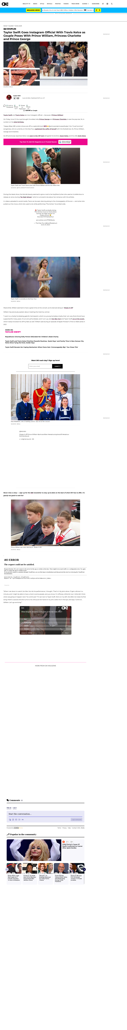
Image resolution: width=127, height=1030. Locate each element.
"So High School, (26, 197)
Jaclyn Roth (17, 95)
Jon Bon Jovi (56, 319)
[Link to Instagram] (107, 3)
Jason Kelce (64, 136)
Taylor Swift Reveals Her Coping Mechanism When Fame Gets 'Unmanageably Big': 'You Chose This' (41, 347)
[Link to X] (112, 3)
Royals (49, 3)
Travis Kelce (19, 115)
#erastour (65, 434)
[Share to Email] (28, 106)
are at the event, (78, 319)
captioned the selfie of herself (45, 129)
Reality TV (26, 3)
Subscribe (95, 3)
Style (42, 3)
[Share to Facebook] (9, 106)
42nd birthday (19, 122)
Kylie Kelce (82, 136)
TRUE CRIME (75, 3)
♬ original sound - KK (26, 439)
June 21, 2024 (45, 225)
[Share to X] (16, 106)
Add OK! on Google (31, 110)
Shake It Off (68, 308)
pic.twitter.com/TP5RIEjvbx (45, 220)
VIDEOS (66, 3)
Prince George (44, 119)
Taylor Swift (18, 25)
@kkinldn (22, 431)
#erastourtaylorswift (55, 434)
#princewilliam (43, 434)
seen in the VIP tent (37, 136)
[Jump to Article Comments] (4, 106)
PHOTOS (58, 3)
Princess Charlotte (59, 119)
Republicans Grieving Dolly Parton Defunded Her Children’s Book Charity (31, 337)
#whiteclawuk (24, 436)
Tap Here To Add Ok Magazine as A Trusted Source (38, 142)
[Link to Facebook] (103, 3)
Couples (11, 25)
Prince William (57, 115)
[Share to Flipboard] (22, 106)
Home (5, 25)
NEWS (35, 3)
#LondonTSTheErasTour (45, 217)
